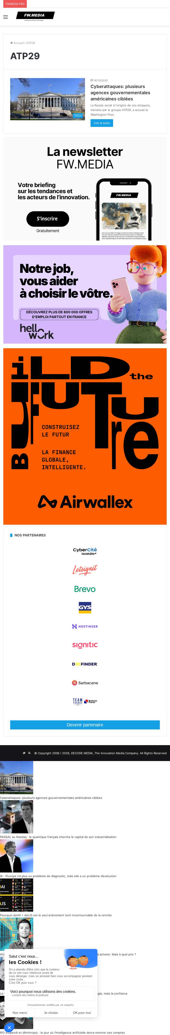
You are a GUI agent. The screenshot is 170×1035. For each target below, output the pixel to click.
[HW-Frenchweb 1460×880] (85, 342)
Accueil (18, 43)
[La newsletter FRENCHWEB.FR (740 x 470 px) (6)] (85, 239)
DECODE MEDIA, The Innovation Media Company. (105, 753)
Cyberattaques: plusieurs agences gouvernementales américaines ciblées (120, 92)
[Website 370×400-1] (85, 523)
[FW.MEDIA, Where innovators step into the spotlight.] (35, 17)
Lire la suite (102, 123)
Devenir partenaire (85, 724)
